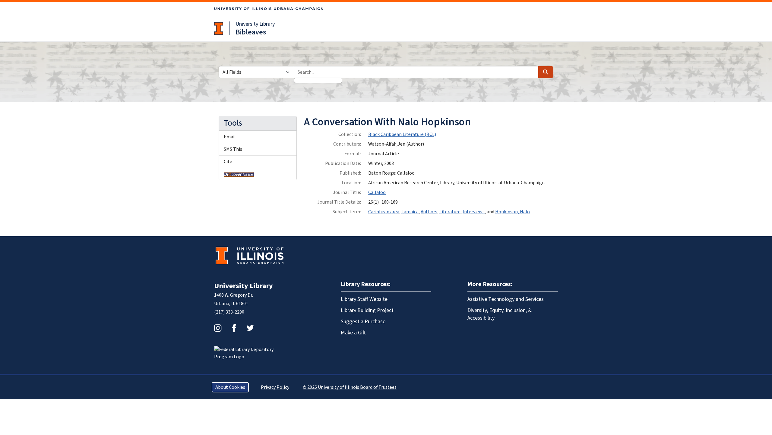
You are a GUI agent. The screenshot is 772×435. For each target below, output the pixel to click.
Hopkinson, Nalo (512, 211)
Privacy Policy (275, 387)
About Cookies (230, 387)
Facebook (234, 328)
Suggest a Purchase (363, 321)
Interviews (474, 211)
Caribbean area (383, 211)
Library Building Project (367, 310)
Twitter (250, 328)
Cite (228, 161)
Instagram (217, 328)
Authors (429, 211)
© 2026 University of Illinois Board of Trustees (350, 387)
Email (230, 137)
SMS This (233, 149)
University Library (255, 24)
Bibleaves (251, 32)
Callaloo (377, 192)
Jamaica (410, 211)
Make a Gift (353, 333)
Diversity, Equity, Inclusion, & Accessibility (499, 314)
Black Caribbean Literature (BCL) (402, 134)
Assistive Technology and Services (505, 299)
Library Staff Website (364, 299)
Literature (449, 211)
